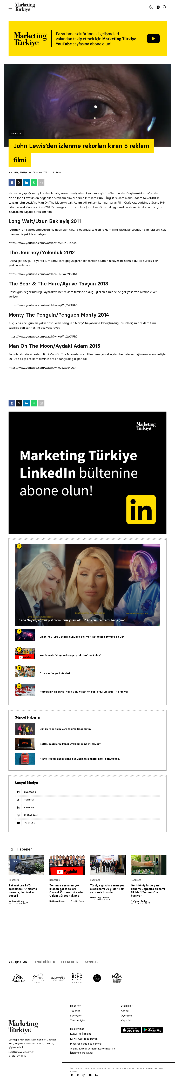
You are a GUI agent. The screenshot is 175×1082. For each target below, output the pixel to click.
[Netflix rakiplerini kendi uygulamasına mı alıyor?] (25, 744)
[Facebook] (72, 1075)
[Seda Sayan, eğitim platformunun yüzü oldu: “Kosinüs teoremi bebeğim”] (87, 585)
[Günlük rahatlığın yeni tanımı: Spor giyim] (25, 729)
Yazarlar (75, 1010)
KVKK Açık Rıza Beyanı (84, 1038)
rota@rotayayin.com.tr (21, 1051)
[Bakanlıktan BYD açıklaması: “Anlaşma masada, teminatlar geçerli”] (26, 865)
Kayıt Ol (126, 1020)
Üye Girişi (126, 1015)
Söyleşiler (76, 1015)
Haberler (16, 133)
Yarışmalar (18, 962)
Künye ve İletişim (80, 1033)
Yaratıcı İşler (77, 1020)
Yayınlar (91, 962)
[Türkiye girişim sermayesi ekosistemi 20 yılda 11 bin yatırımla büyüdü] (108, 865)
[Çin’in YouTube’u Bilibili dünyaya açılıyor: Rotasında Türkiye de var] (25, 635)
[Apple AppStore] (131, 1032)
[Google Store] (152, 1032)
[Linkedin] (96, 1075)
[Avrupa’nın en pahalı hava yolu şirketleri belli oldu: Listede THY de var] (25, 690)
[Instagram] (83, 1075)
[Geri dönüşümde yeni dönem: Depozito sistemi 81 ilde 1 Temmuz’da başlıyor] (149, 865)
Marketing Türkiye (18, 172)
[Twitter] (77, 1075)
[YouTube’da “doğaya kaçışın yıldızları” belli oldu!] (25, 653)
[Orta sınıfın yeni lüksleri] (25, 672)
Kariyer (125, 1010)
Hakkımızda (77, 1028)
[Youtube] (90, 1075)
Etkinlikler (69, 962)
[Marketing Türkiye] (26, 7)
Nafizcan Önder (17, 901)
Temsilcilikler (44, 962)
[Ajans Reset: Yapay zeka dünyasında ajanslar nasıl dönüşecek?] (25, 759)
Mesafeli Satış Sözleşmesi (86, 1043)
